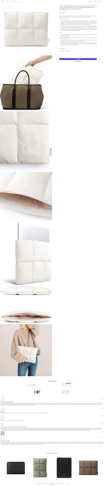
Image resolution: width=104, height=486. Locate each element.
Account (91, 1)
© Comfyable (52, 484)
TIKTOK (67, 483)
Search (95, 1)
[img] (3, 398)
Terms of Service (39, 483)
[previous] (2, 467)
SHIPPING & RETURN (48, 483)
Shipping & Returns (62, 48)
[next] (101, 467)
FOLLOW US (21, 1)
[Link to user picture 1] (3, 433)
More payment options (78, 61)
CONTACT (15, 1)
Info (10, 1)
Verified (65, 394)
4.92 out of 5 (34, 384)
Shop (6, 1)
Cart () (100, 1)
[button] (61, 10)
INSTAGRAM (62, 483)
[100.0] (63, 391)
